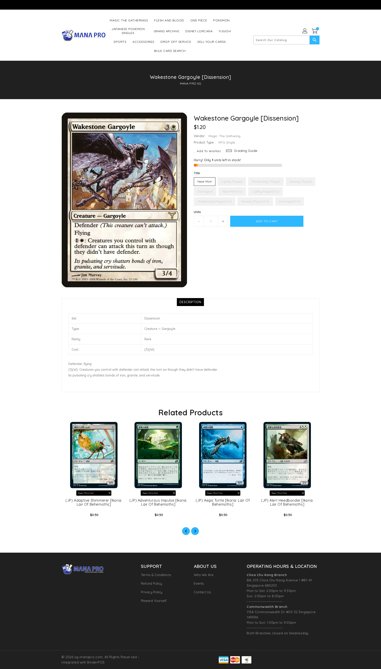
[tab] (190, 302)
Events (199, 583)
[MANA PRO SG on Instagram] (181, 4)
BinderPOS (96, 662)
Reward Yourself (154, 601)
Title (197, 173)
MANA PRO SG (190, 83)
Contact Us (202, 592)
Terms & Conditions (156, 575)
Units (197, 212)
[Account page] (305, 31)
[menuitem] (129, 20)
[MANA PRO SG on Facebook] (173, 4)
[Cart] (315, 31)
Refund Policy (151, 583)
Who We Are (203, 575)
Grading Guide (246, 151)
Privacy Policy (151, 592)
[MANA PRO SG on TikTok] (198, 4)
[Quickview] (68, 516)
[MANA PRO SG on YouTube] (190, 4)
